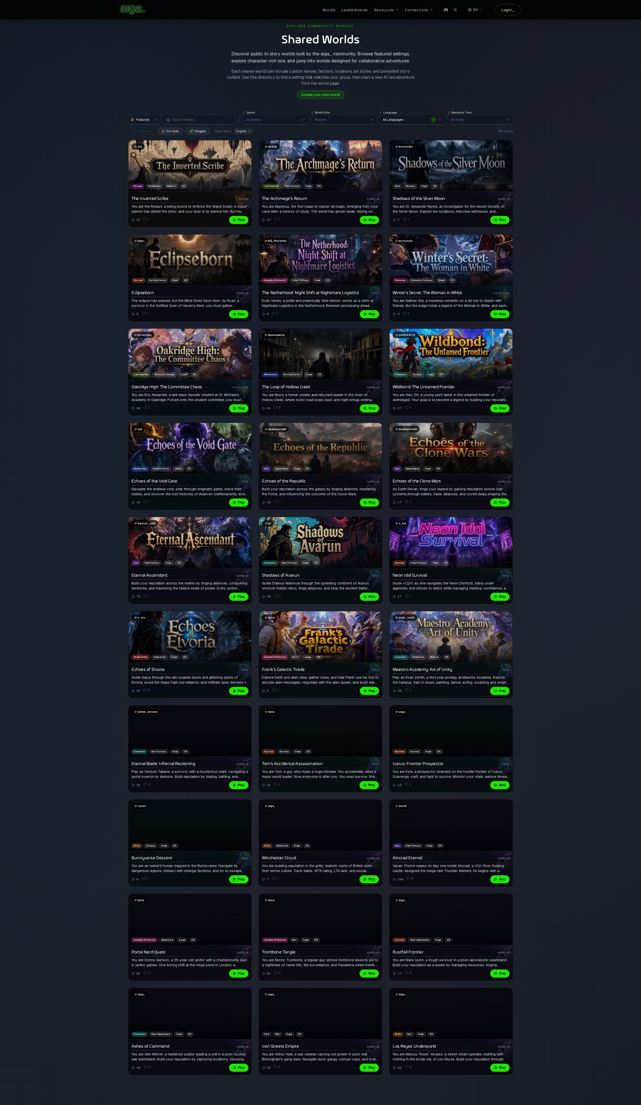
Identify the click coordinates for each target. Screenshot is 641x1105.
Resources (384, 9)
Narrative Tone (461, 112)
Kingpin (200, 131)
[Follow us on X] (455, 10)
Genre (251, 112)
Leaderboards (355, 9)
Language (390, 112)
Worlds (329, 9)
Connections (416, 9)
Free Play (144, 131)
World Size (322, 112)
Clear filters (222, 131)
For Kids (173, 131)
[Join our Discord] (446, 10)
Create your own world (320, 94)
